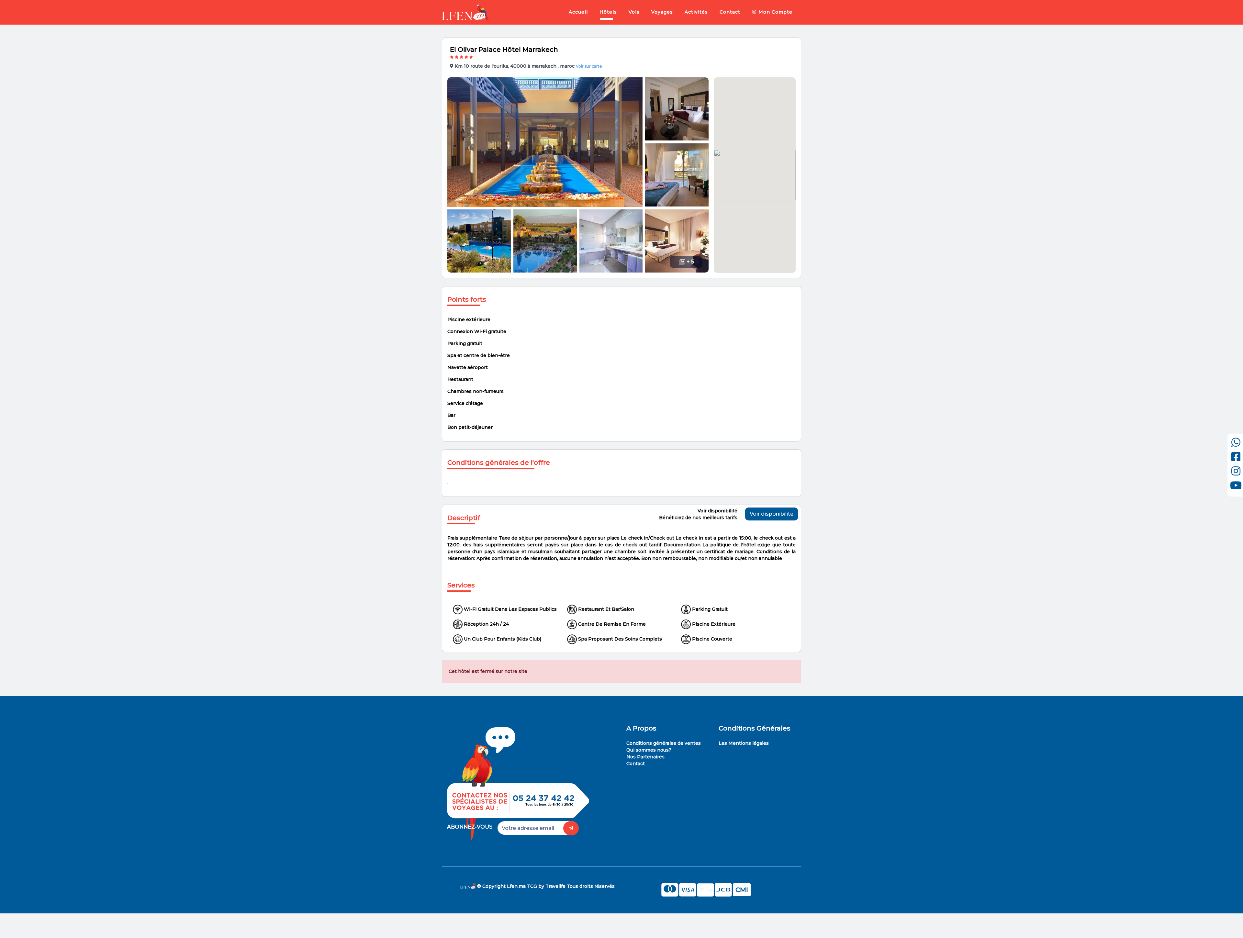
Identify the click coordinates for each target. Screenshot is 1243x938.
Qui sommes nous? (648, 750)
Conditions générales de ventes (663, 743)
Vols (634, 12)
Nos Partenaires (645, 757)
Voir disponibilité (771, 514)
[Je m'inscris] (571, 828)
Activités (696, 12)
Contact (730, 12)
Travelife (555, 886)
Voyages (662, 12)
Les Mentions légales (744, 743)
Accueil (578, 12)
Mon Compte (774, 12)
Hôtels (608, 12)
